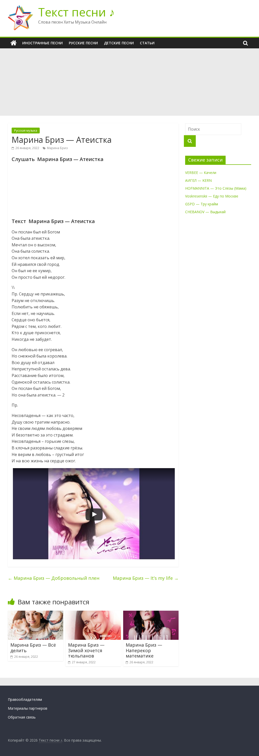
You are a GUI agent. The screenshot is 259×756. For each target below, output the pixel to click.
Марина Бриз (57, 148)
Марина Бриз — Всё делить (33, 647)
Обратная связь (22, 717)
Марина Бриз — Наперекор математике (144, 650)
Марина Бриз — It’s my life (146, 578)
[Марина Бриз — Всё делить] (35, 613)
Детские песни (119, 43)
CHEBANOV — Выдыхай (205, 211)
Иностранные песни (42, 43)
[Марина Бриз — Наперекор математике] (151, 613)
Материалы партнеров (27, 708)
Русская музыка (25, 130)
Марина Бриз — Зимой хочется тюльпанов (86, 650)
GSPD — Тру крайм (201, 204)
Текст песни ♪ (76, 12)
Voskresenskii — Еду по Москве (211, 196)
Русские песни (83, 43)
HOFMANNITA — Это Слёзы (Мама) (215, 188)
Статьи (147, 43)
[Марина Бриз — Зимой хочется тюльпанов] (93, 613)
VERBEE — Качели (200, 172)
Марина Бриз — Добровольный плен (53, 578)
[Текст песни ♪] (13, 43)
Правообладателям (25, 699)
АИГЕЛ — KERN (198, 180)
